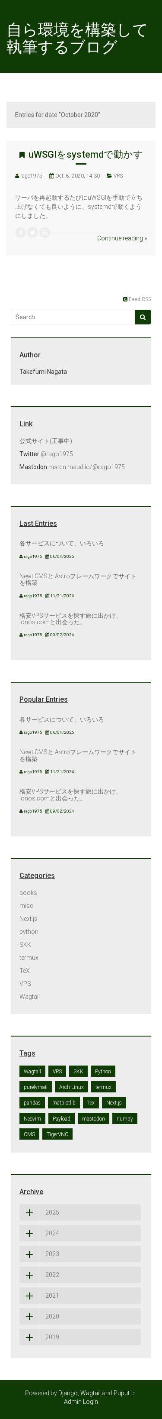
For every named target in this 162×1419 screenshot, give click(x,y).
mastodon (93, 1119)
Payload (61, 1119)
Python (103, 1072)
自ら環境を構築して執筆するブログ (77, 38)
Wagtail (29, 996)
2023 (52, 1254)
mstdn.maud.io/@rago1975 (86, 466)
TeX (24, 970)
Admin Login (81, 1401)
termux (28, 957)
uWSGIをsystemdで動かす (86, 154)
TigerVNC (57, 1134)
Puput (122, 1393)
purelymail (36, 1087)
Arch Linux (71, 1087)
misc (26, 905)
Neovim (32, 1119)
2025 (52, 1212)
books (28, 892)
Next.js (28, 918)
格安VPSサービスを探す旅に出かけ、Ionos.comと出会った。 (70, 618)
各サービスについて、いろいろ (61, 543)
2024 (52, 1233)
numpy (125, 1119)
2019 (52, 1337)
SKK (25, 944)
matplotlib (64, 1103)
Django (68, 1393)
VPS (118, 176)
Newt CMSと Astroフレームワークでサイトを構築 (78, 579)
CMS (29, 1134)
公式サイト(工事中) (45, 440)
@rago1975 (57, 453)
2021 (52, 1295)
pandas (32, 1103)
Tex (91, 1103)
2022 (52, 1274)
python (28, 931)
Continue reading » (122, 238)
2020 (52, 1316)
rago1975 (31, 176)
